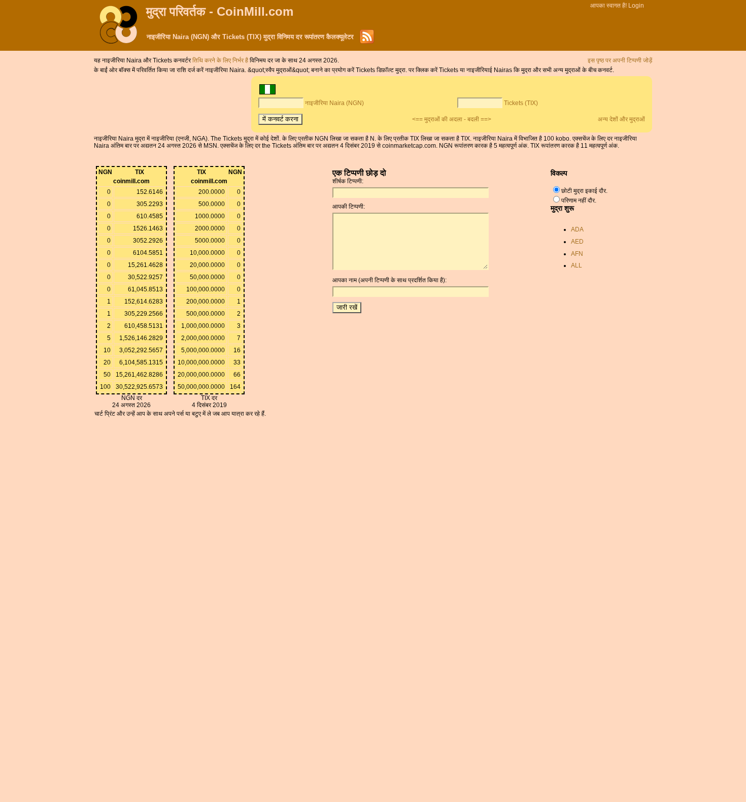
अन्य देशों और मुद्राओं (621, 119)
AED (577, 241)
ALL (576, 265)
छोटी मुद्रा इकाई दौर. (584, 190)
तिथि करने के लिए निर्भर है (221, 60)
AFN (577, 253)
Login (636, 5)
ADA (577, 229)
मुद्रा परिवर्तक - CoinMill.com (219, 11)
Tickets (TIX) (521, 103)
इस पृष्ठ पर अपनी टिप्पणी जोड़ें (620, 60)
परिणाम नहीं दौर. (578, 200)
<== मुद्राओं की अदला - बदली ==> (451, 119)
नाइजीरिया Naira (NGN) (334, 103)
